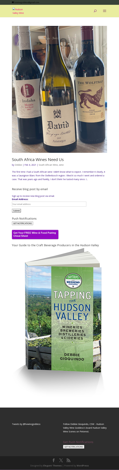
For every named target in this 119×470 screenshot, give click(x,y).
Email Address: (20, 199)
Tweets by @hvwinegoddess (26, 424)
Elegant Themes (52, 465)
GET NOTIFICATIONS (22, 223)
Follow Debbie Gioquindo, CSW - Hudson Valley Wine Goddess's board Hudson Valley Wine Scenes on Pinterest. (85, 428)
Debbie (18, 164)
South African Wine (48, 164)
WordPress (83, 465)
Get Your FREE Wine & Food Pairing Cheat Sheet (34, 234)
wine (61, 164)
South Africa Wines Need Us (38, 159)
